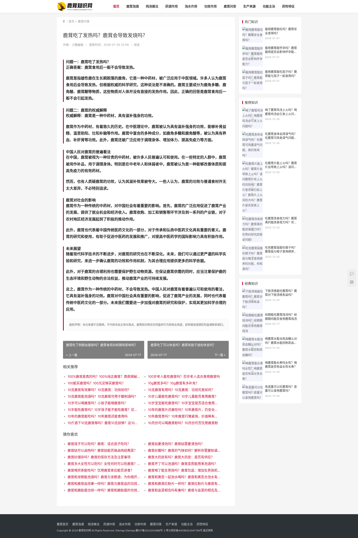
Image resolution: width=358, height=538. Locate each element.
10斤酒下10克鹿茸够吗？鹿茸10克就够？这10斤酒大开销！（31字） (104, 423)
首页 (116, 6)
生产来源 (249, 6)
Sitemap (120, 530)
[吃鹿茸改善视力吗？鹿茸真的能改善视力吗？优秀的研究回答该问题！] (252, 219)
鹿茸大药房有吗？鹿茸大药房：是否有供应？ (181, 457)
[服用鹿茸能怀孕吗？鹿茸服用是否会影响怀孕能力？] (252, 48)
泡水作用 (191, 6)
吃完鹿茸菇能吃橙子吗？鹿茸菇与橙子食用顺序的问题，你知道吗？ (281, 251)
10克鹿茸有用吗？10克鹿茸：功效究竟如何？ (181, 390)
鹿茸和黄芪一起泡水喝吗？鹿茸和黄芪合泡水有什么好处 (184, 477)
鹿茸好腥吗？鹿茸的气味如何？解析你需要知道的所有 (184, 450)
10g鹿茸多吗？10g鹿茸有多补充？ (173, 383)
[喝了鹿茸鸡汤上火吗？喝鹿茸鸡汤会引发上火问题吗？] (252, 110)
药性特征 (288, 6)
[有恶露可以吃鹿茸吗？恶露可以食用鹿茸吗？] (252, 387)
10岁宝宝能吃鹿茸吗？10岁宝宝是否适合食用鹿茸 (184, 403)
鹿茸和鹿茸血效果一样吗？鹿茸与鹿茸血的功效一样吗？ (104, 483)
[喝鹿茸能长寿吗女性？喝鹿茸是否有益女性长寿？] (252, 363)
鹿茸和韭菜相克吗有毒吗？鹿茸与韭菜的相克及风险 (184, 490)
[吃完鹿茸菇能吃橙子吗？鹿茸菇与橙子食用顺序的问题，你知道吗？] (252, 248)
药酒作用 (171, 6)
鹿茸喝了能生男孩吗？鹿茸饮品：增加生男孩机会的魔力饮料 (184, 470)
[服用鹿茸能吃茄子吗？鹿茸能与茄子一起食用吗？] (252, 72)
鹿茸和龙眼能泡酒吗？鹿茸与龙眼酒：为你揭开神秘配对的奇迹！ (104, 477)
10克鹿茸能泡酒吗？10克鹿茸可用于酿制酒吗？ (103, 396)
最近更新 (208, 530)
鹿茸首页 (62, 524)
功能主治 (269, 6)
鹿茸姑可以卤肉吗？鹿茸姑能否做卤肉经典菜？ (102, 450)
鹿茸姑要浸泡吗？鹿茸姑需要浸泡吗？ (176, 444)
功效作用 (210, 6)
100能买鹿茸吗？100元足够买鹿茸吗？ (96, 383)
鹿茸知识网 (85, 530)
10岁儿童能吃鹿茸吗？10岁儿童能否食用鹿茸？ (183, 396)
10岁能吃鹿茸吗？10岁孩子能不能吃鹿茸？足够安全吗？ (104, 410)
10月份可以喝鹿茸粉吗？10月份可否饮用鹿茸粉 (183, 423)
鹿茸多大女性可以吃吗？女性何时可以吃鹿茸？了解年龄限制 (104, 464)
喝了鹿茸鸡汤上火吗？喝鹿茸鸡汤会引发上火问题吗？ (281, 113)
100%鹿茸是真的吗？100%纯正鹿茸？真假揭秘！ (104, 376)
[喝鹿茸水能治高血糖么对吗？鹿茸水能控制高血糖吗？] (252, 339)
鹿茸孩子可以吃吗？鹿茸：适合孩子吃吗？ (99, 444)
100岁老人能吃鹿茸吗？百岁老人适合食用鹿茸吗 (184, 376)
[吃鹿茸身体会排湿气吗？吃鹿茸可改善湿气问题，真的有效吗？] (252, 134)
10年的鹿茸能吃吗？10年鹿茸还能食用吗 (98, 416)
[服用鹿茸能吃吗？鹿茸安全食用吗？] (252, 29)
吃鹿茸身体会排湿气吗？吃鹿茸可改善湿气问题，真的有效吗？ (281, 138)
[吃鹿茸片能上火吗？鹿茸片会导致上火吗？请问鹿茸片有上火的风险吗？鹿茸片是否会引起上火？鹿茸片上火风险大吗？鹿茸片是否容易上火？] (252, 163)
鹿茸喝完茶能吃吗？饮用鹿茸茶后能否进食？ (101, 470)
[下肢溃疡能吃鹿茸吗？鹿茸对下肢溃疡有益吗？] (252, 291)
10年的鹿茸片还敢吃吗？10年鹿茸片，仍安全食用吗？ (184, 410)
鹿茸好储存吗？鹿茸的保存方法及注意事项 (99, 457)
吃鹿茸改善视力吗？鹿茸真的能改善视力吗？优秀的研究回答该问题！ (281, 222)
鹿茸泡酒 (132, 6)
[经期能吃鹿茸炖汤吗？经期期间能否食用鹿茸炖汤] (252, 315)
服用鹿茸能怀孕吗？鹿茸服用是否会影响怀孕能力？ (281, 52)
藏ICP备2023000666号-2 (150, 530)
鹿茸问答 (230, 6)
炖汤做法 (152, 6)
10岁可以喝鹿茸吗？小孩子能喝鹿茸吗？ (97, 403)
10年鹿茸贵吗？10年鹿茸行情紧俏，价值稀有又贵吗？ (184, 416)
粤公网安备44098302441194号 (184, 530)
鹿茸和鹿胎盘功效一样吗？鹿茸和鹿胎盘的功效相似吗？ (104, 490)
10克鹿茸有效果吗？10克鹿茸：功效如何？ (99, 390)
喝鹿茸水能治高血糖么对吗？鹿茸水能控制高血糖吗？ (281, 342)
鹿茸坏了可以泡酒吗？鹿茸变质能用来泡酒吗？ (183, 464)
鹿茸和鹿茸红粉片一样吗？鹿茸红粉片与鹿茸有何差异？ (184, 483)
